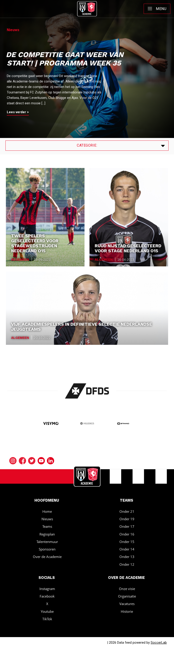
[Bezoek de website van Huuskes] (86, 424)
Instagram (47, 588)
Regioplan (47, 534)
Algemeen (20, 259)
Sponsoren (47, 549)
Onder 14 (126, 549)
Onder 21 (126, 511)
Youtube (47, 611)
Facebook (47, 596)
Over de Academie (47, 556)
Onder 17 (126, 526)
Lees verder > (18, 112)
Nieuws (47, 519)
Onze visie (127, 588)
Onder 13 (126, 556)
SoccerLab (159, 642)
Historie (127, 611)
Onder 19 (126, 519)
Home (47, 511)
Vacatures (127, 603)
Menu (161, 9)
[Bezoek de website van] (87, 391)
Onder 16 (126, 534)
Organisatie (127, 596)
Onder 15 (126, 541)
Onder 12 (126, 564)
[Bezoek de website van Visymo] (50, 424)
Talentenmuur (47, 541)
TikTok (47, 619)
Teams (47, 526)
